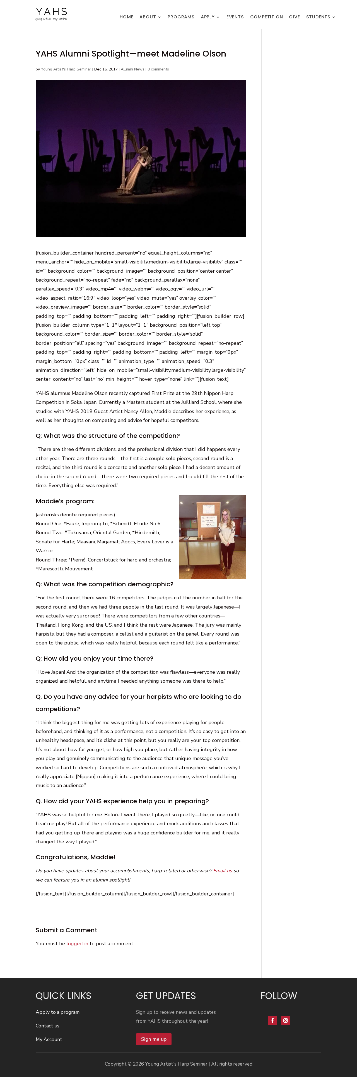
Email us (222, 870)
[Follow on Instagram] (285, 1020)
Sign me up (154, 1039)
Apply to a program (57, 1012)
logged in (77, 943)
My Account (49, 1039)
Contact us (47, 1025)
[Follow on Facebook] (272, 1020)
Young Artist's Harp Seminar (66, 69)
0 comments (158, 69)
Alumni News (132, 69)
